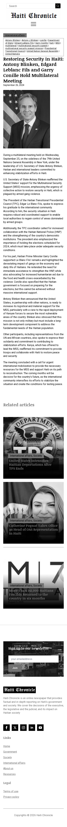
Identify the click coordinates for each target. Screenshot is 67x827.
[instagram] (23, 727)
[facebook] (6, 727)
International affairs (15, 35)
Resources (9, 774)
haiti (52, 43)
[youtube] (40, 727)
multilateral (11, 45)
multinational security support (33, 45)
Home (6, 746)
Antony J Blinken (30, 40)
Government (10, 751)
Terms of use (10, 791)
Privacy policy (11, 796)
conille (43, 40)
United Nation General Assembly (42, 51)
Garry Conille (41, 43)
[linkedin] (32, 727)
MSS (58, 43)
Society (7, 757)
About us (8, 768)
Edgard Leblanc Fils (24, 43)
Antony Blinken (12, 40)
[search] (57, 6)
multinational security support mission (24, 48)
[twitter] (15, 727)
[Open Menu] (33, 24)
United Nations (12, 54)
